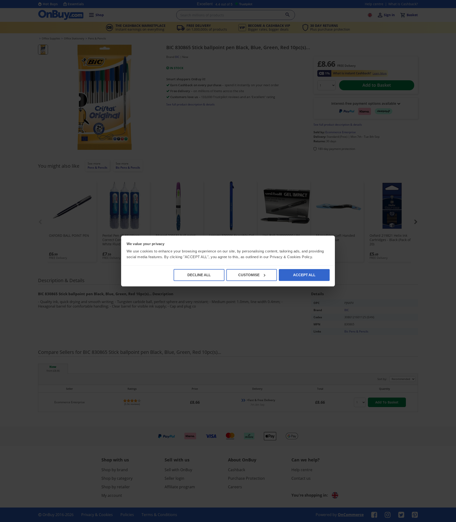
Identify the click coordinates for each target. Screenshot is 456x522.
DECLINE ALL (199, 275)
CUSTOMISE (249, 275)
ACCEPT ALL (304, 275)
